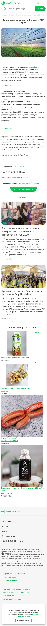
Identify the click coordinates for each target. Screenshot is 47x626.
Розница (5, 526)
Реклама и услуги (9, 580)
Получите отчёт (7, 85)
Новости (11, 15)
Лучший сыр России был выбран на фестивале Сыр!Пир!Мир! (22, 292)
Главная (4, 15)
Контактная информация (12, 599)
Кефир (37, 332)
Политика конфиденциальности (15, 589)
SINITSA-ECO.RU (6, 493)
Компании (6, 522)
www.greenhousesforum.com (28, 183)
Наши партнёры (8, 596)
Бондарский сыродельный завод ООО (15, 358)
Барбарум (4, 391)
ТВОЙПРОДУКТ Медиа (12, 541)
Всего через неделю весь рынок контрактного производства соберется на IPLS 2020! (20, 231)
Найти (40, 9)
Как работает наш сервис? (13, 573)
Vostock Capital (18, 166)
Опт (3, 531)
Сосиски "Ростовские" (9, 438)
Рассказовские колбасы (9, 441)
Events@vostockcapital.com (17, 178)
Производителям (8, 577)
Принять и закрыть (23, 620)
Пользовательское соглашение (15, 592)
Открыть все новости (23, 189)
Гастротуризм (8, 536)
